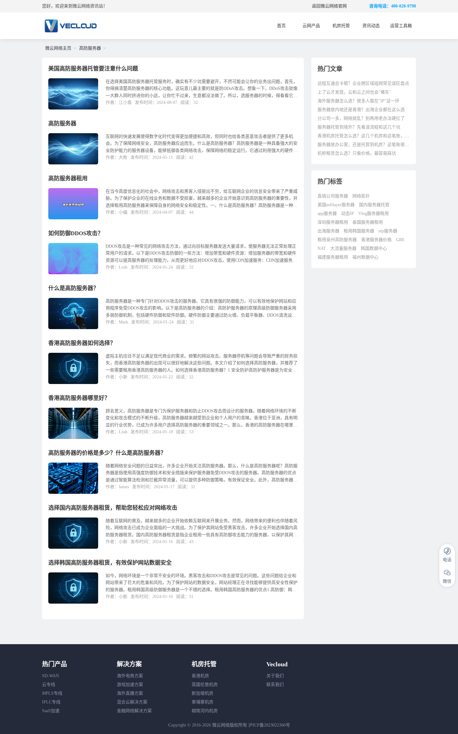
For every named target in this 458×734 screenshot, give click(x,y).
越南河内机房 (205, 710)
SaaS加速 (51, 710)
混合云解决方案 (132, 702)
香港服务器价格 (376, 239)
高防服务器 (90, 48)
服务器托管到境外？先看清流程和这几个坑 (358, 127)
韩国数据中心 (374, 248)
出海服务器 (328, 231)
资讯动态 (371, 25)
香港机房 (200, 675)
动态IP (347, 213)
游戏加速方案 (130, 684)
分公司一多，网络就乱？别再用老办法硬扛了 (361, 118)
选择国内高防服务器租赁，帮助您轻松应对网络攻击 (112, 508)
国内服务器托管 (374, 204)
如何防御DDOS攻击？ (75, 233)
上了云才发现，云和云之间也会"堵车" (354, 92)
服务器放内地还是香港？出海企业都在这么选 (361, 109)
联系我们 (275, 684)
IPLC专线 (51, 702)
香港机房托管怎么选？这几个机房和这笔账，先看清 (367, 136)
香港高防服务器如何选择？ (82, 343)
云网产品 (311, 25)
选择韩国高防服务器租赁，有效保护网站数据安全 (110, 563)
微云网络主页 (58, 48)
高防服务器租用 (68, 178)
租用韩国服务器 (359, 231)
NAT (321, 248)
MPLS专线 (52, 693)
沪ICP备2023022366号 (269, 725)
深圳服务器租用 (332, 222)
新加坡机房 (202, 693)
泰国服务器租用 (367, 222)
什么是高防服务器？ (73, 288)
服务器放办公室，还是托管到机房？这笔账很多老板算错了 (374, 144)
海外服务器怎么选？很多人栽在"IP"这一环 (358, 101)
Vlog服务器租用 (373, 213)
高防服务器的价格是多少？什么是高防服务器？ (107, 453)
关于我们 (275, 675)
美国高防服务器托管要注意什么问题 (93, 69)
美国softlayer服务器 (336, 204)
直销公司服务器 (332, 196)
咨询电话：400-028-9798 (392, 6)
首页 (281, 25)
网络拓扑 (361, 196)
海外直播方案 (130, 693)
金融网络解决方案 (134, 710)
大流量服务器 (343, 248)
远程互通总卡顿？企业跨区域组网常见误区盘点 (363, 83)
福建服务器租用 (332, 257)
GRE (400, 239)
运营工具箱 (401, 25)
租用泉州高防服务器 (337, 239)
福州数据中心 (365, 257)
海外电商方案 (130, 675)
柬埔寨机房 (202, 702)
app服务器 (327, 213)
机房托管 (341, 25)
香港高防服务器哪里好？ (79, 398)
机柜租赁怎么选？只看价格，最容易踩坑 (356, 153)
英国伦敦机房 (205, 684)
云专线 (48, 684)
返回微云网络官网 (329, 6)
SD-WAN (50, 675)
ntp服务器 (388, 231)
